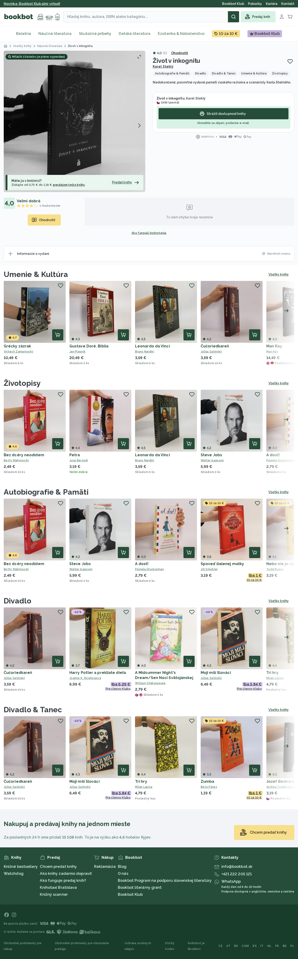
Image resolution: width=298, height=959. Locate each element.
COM (245, 946)
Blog (122, 866)
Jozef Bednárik (280, 781)
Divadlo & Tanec (33, 709)
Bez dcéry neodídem (24, 455)
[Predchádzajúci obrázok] (10, 125)
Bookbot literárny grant (140, 887)
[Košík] (290, 17)
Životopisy (22, 383)
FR (277, 946)
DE (236, 946)
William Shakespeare (150, 683)
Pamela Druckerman (149, 569)
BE (285, 946)
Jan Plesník (77, 351)
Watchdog (14, 873)
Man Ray (274, 346)
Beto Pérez (209, 787)
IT (262, 946)
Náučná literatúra (54, 33)
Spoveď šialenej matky (222, 564)
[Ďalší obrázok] (139, 125)
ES (255, 946)
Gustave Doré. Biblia (88, 346)
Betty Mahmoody (16, 460)
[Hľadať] (233, 16)
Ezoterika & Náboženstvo (181, 33)
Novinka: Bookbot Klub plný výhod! (32, 4)
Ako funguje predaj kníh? (63, 880)
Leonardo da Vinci (152, 346)
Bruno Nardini (144, 351)
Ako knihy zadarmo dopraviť (66, 873)
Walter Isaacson (212, 460)
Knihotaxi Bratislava (58, 887)
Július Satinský (211, 351)
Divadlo (17, 600)
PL (292, 946)
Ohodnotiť (179, 53)
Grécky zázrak (17, 346)
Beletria (23, 33)
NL (269, 946)
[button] (74, 121)
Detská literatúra (134, 33)
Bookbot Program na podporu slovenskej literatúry (165, 880)
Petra (74, 455)
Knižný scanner (54, 894)
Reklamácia (105, 866)
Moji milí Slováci (216, 672)
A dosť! (273, 455)
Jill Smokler (209, 569)
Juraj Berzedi (78, 460)
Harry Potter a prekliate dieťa (97, 672)
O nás (123, 873)
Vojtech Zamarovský (18, 351)
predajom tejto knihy (69, 184)
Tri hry (272, 672)
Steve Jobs (211, 455)
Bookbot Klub (130, 894)
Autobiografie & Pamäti (46, 492)
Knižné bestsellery (21, 866)
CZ (220, 946)
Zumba (207, 781)
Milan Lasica (143, 787)
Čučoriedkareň (215, 346)
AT (228, 946)
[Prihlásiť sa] (282, 17)
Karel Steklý (163, 66)
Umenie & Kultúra (36, 274)
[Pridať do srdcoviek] (290, 61)
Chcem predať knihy (58, 866)
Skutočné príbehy (95, 33)
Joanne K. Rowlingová (85, 678)
